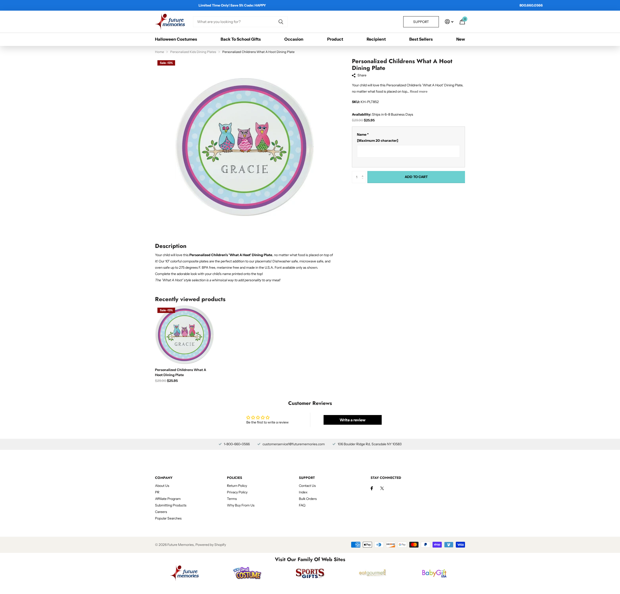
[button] (363, 173)
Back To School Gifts (241, 39)
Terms (232, 499)
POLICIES (234, 477)
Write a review (352, 419)
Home (159, 52)
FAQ (302, 505)
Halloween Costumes (176, 39)
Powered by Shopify (210, 544)
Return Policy (237, 485)
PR (157, 492)
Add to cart (416, 177)
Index (303, 492)
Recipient (376, 39)
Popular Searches (168, 518)
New (460, 39)
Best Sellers (421, 39)
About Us (162, 485)
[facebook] (372, 488)
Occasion (293, 39)
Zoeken (280, 21)
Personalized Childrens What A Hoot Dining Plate (180, 372)
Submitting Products (170, 505)
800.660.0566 (531, 5)
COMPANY (163, 477)
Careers (161, 512)
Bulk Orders (308, 499)
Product (335, 39)
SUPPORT (307, 477)
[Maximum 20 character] (377, 137)
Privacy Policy (237, 492)
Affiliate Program (168, 499)
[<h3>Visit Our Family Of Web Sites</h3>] (184, 573)
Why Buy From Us (241, 505)
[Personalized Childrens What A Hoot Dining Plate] (184, 334)
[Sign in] (449, 21)
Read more (418, 91)
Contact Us (307, 485)
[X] (382, 488)
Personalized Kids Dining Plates (193, 52)
